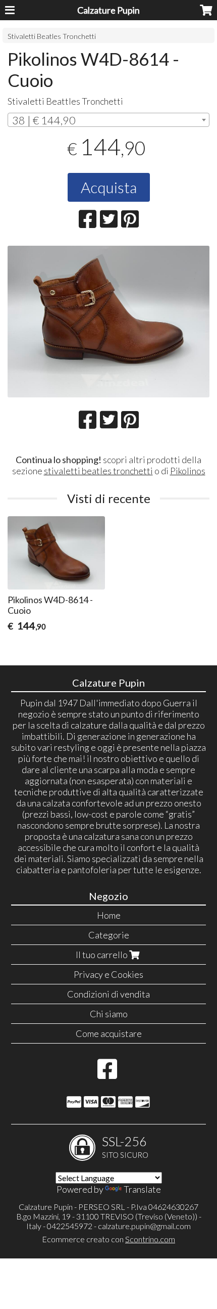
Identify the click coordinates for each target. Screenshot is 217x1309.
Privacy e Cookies (108, 974)
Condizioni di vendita (108, 994)
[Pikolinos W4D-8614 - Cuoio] (108, 321)
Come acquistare (109, 1033)
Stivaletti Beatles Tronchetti (52, 36)
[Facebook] (107, 1073)
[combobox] (108, 120)
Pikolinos (187, 470)
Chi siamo (109, 1013)
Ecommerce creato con (108, 1239)
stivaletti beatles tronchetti (98, 470)
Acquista (109, 187)
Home (109, 915)
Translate (142, 1189)
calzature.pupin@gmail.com (144, 1226)
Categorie (108, 934)
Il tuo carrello (102, 954)
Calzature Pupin (108, 10)
